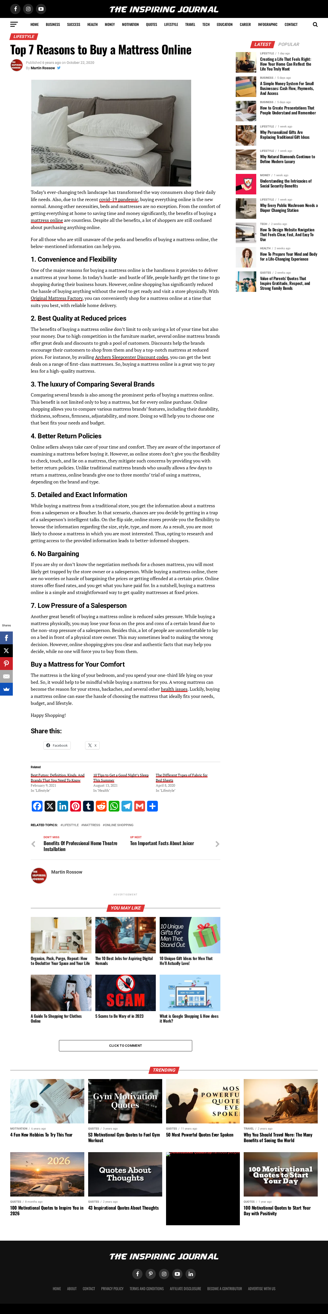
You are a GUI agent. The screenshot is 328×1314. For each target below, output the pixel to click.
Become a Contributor (224, 1288)
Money (110, 24)
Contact (291, 24)
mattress (91, 825)
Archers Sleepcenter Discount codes (131, 357)
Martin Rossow (43, 68)
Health (92, 24)
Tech (206, 24)
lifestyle (71, 825)
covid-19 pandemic (118, 199)
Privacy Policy (112, 1288)
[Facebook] (6, 637)
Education (225, 24)
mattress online (47, 220)
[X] (6, 650)
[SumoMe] (6, 689)
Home (34, 24)
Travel (190, 24)
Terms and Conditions (147, 1288)
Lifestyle (171, 24)
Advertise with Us (261, 1288)
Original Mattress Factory (57, 298)
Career (245, 24)
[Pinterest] (6, 663)
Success (73, 24)
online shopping (119, 825)
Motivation (130, 24)
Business (53, 24)
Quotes (151, 24)
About (72, 1288)
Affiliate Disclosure (185, 1288)
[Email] (6, 676)
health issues (174, 689)
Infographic (268, 24)
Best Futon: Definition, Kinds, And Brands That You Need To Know (58, 778)
